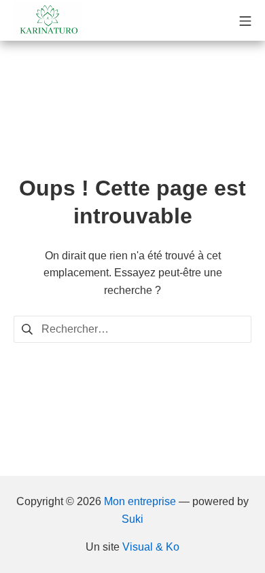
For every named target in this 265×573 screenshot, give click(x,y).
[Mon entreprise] (48, 20)
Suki (132, 519)
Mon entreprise (140, 501)
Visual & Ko (150, 547)
